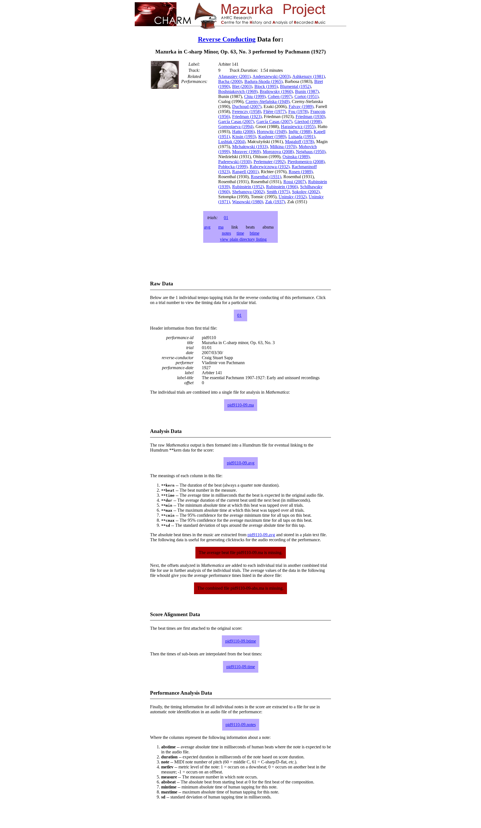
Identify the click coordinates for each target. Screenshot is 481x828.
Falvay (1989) (301, 106)
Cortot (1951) (306, 96)
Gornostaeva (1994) (235, 126)
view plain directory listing (243, 239)
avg (207, 227)
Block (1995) (266, 86)
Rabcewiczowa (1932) (269, 166)
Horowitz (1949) (271, 131)
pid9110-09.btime (240, 641)
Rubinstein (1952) (248, 186)
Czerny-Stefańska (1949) (267, 101)
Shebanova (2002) (248, 191)
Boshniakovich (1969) (237, 91)
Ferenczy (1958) (246, 111)
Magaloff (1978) (299, 141)
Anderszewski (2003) (271, 76)
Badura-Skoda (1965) (263, 81)
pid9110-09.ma (240, 405)
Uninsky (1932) (292, 196)
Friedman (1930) (310, 116)
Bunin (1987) (307, 91)
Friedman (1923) (247, 116)
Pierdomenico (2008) (306, 161)
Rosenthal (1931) (266, 176)
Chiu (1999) (255, 96)
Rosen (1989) (301, 171)
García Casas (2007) (236, 121)
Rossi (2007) (294, 181)
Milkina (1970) (283, 146)
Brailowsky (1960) (276, 91)
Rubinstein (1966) (282, 186)
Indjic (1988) (300, 131)
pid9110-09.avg (240, 462)
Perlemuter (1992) (269, 161)
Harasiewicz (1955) (298, 126)
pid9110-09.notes (240, 724)
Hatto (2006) (243, 131)
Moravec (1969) (246, 151)
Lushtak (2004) (231, 141)
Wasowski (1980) (247, 201)
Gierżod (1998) (308, 121)
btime (254, 233)
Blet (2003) (242, 86)
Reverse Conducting (227, 39)
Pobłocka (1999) (232, 166)
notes (226, 233)
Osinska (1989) (296, 156)
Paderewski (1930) (234, 161)
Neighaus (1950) (310, 151)
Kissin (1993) (244, 136)
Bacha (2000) (230, 81)
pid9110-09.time (240, 666)
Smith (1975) (278, 191)
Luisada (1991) (301, 136)
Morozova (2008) (278, 151)
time (240, 233)
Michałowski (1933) (250, 146)
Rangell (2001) (245, 171)
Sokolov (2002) (306, 191)
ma (221, 227)
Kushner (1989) (272, 136)
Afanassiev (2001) (234, 76)
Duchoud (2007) (246, 106)
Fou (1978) (298, 111)
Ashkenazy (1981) (308, 76)
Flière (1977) (274, 111)
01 (226, 217)
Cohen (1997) (280, 96)
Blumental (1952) (295, 86)
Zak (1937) (275, 201)
